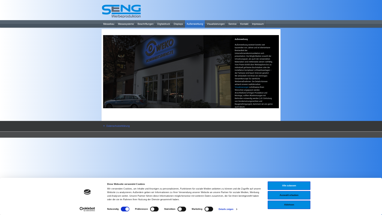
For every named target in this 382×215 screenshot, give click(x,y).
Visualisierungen (242, 87)
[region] (191, 71)
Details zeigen (226, 209)
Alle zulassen (289, 185)
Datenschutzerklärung (118, 126)
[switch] (154, 209)
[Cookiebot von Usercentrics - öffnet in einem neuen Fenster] (87, 209)
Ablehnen (289, 204)
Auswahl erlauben (289, 195)
